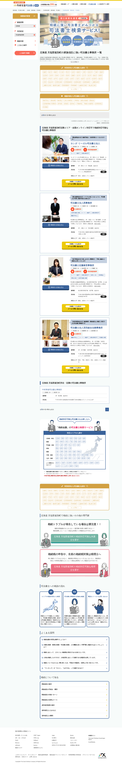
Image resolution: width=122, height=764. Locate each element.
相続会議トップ (65, 4)
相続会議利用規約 (43, 754)
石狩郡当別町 (58, 82)
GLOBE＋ (54, 738)
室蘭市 (73, 75)
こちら (80, 473)
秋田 (71, 438)
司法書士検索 (92, 4)
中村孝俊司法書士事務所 (52, 390)
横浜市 (57, 462)
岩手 (67, 438)
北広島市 (45, 75)
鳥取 (70, 455)
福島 (84, 438)
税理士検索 (83, 4)
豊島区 (84, 146)
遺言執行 (72, 103)
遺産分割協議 (84, 100)
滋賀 (74, 451)
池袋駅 (93, 146)
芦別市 (50, 78)
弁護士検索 (75, 4)
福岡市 (80, 462)
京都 (66, 451)
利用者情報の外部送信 (75, 754)
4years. (72, 735)
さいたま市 (64, 466)
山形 (80, 438)
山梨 (61, 445)
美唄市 (45, 78)
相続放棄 (53, 100)
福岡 (57, 458)
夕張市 (45, 82)
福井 (78, 445)
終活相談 (45, 107)
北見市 (73, 72)
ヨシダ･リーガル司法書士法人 (85, 143)
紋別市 (61, 78)
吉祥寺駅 (93, 330)
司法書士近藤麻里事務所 (82, 265)
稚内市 (100, 78)
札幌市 (45, 72)
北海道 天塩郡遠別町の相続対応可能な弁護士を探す (74, 538)
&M (16, 738)
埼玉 (67, 441)
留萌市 (100, 75)
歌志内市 (50, 82)
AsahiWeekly (91, 742)
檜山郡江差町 (92, 85)
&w (19, 738)
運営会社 (17, 756)
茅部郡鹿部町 (65, 85)
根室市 (83, 78)
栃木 (80, 441)
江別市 (62, 75)
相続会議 (72, 738)
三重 (70, 448)
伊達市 (57, 75)
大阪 (57, 451)
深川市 (78, 75)
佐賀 (61, 458)
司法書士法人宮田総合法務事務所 (87, 327)
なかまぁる (55, 742)
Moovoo (17, 742)
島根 (74, 455)
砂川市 (88, 78)
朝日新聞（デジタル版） (21, 735)
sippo (53, 735)
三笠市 (77, 78)
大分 (74, 458)
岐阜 (66, 448)
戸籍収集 (76, 100)
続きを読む (96, 161)
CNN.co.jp (36, 738)
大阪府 (74, 206)
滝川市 (89, 75)
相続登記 (59, 100)
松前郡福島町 (86, 82)
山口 (66, 455)
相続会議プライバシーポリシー (58, 754)
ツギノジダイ (73, 740)
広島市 (97, 462)
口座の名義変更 (68, 100)
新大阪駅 (93, 206)
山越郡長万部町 (83, 85)
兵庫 (61, 451)
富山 (70, 445)
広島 (57, 455)
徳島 (83, 455)
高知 (91, 455)
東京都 (74, 146)
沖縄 (88, 458)
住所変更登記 (98, 103)
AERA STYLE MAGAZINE (59, 745)
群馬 (84, 441)
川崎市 (71, 466)
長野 (66, 445)
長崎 (66, 458)
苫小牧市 (61, 72)
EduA (16, 740)
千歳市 (96, 72)
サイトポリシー (32, 754)
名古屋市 (84, 268)
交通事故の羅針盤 (74, 745)
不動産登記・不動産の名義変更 (85, 103)
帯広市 (67, 72)
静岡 (61, 448)
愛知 (57, 448)
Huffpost (36, 740)
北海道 (46, 392)
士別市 (66, 78)
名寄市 (72, 78)
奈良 (70, 451)
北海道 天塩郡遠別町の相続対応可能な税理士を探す (74, 568)
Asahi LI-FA (73, 742)
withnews (17, 745)
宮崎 (78, 458)
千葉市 (76, 466)
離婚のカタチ (18, 747)
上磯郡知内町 (95, 82)
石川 (74, 445)
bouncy (35, 745)
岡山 (61, 455)
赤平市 (55, 78)
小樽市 (84, 72)
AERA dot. (36, 742)
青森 (62, 438)
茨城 (75, 441)
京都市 (91, 462)
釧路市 (78, 72)
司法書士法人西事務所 (81, 203)
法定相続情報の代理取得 (49, 103)
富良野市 (94, 78)
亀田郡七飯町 (56, 85)
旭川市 (50, 72)
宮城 (75, 438)
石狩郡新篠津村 (68, 82)
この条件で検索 (24, 53)
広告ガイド (25, 756)
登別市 (67, 75)
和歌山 (79, 451)
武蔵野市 (84, 330)
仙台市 (57, 466)
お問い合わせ (33, 756)
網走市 (95, 75)
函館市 (55, 72)
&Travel (24, 738)
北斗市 (84, 75)
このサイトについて (21, 754)
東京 (57, 441)
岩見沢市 (90, 72)
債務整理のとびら (38, 747)
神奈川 (62, 441)
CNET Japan (37, 735)
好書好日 (54, 740)
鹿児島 (83, 458)
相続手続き (46, 100)
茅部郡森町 (74, 85)
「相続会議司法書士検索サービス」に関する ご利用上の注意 (61, 471)
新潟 (57, 445)
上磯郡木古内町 (47, 85)
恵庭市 (101, 72)
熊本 (70, 458)
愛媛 (87, 455)
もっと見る (74, 89)
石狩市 (51, 75)
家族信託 (92, 100)
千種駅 (93, 268)
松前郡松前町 (77, 82)
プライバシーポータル (88, 754)
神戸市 (86, 462)
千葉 (71, 441)
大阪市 (84, 206)
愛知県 (74, 268)
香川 (78, 455)
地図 (103, 171)
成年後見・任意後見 (63, 103)
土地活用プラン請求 (104, 4)
